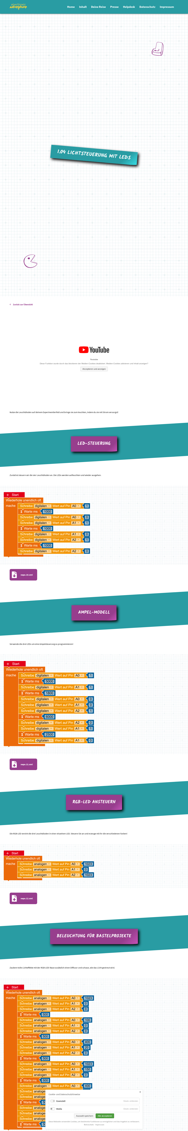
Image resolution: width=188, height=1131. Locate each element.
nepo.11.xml (27, 764)
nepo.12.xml (27, 898)
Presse (114, 7)
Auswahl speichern (84, 1116)
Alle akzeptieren (105, 1116)
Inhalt (83, 7)
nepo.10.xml (27, 574)
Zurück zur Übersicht (23, 304)
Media (59, 1108)
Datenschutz (147, 7)
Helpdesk (129, 7)
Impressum (167, 7)
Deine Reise (98, 7)
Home (71, 7)
